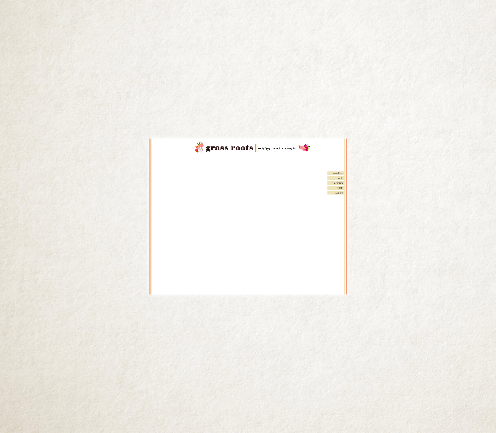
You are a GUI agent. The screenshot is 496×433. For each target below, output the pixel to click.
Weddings (338, 173)
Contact (339, 192)
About (340, 187)
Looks (340, 178)
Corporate (337, 183)
